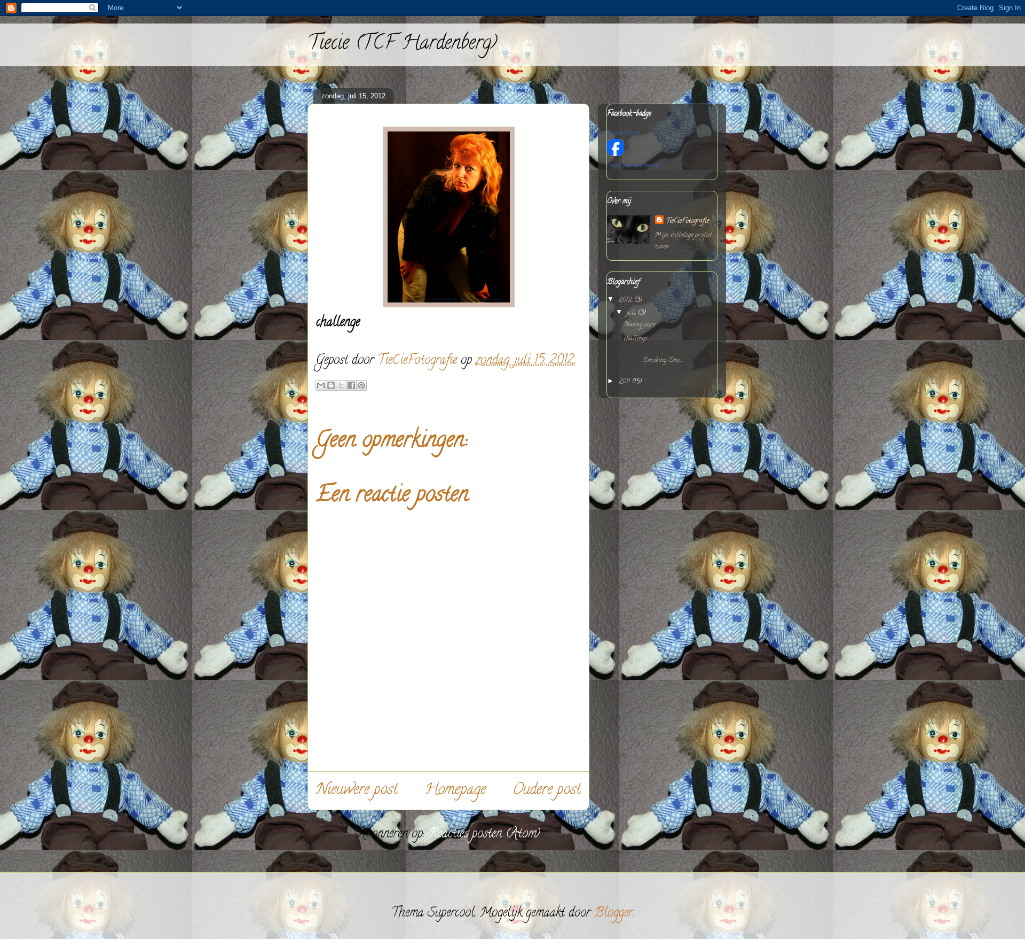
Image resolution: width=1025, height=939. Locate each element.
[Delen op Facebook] (351, 385)
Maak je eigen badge (633, 165)
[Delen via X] (341, 385)
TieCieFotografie (687, 221)
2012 (626, 300)
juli (632, 313)
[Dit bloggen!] (331, 385)
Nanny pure (639, 324)
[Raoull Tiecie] (615, 154)
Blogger (613, 914)
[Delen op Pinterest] (361, 385)
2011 (625, 381)
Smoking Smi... (658, 356)
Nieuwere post (357, 791)
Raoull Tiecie (623, 132)
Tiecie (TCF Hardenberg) (402, 44)
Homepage (455, 791)
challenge (635, 338)
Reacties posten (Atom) (484, 834)
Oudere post (546, 791)
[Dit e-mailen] (321, 385)
